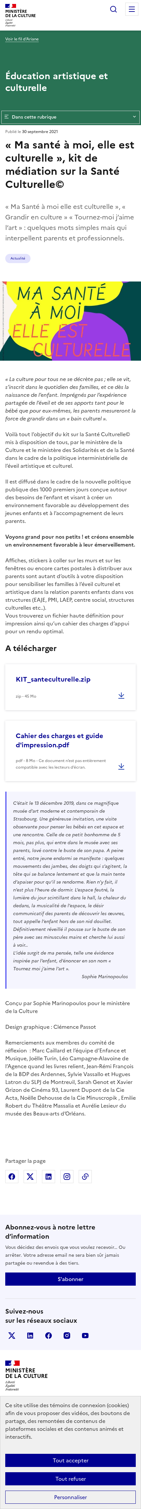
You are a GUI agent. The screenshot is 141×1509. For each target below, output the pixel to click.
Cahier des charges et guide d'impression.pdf (59, 740)
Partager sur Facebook (11, 1176)
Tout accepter (71, 1460)
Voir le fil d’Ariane (22, 39)
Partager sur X (30, 1176)
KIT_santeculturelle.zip (53, 679)
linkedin (30, 1335)
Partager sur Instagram (66, 1176)
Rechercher (113, 9)
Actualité (17, 258)
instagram (66, 1335)
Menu (131, 9)
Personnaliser (70, 1497)
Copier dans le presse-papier (85, 1176)
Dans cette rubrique (34, 117)
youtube (85, 1335)
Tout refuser (70, 1479)
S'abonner (70, 1279)
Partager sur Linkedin (48, 1176)
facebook (48, 1335)
